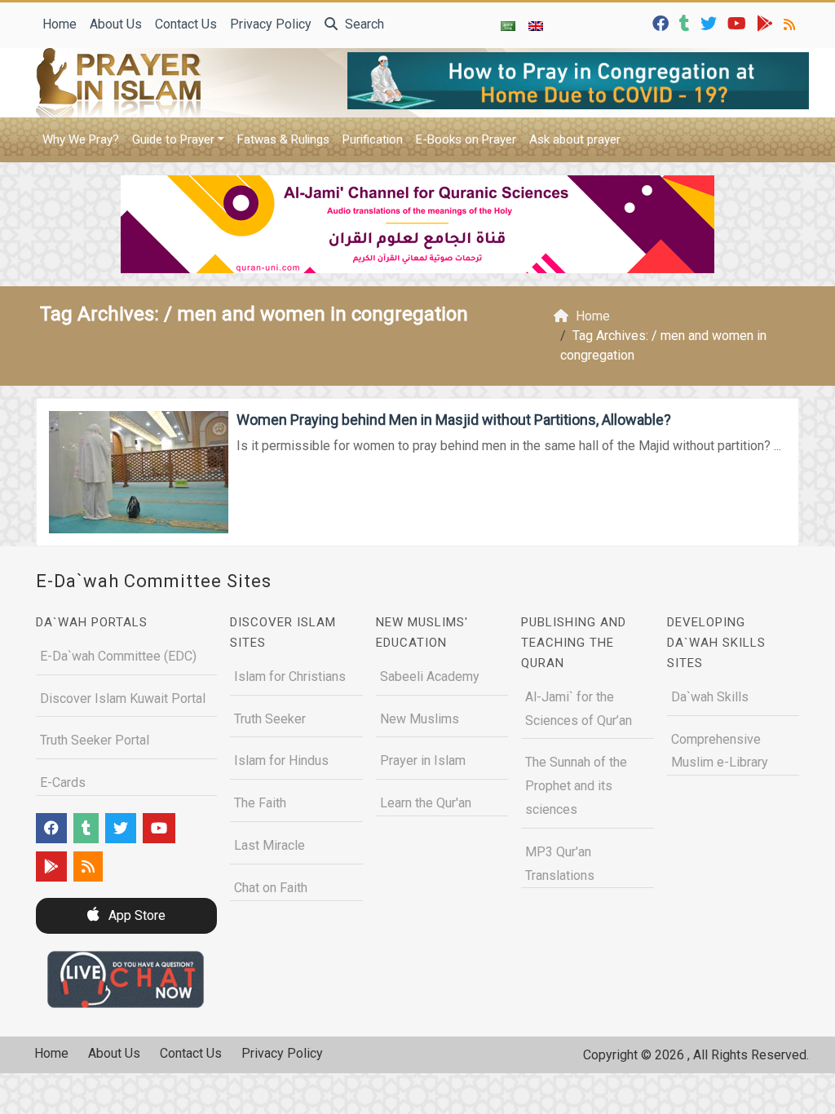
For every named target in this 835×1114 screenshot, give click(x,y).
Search (363, 24)
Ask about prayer (575, 139)
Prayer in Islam (423, 760)
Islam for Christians (290, 676)
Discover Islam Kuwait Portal (122, 698)
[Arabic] (508, 25)
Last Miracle (269, 845)
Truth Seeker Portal (94, 740)
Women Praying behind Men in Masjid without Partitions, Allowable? (453, 419)
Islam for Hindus (281, 760)
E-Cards (63, 782)
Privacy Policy (270, 24)
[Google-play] (767, 22)
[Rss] (791, 22)
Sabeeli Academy (429, 676)
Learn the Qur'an (425, 803)
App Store (135, 915)
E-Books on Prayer (466, 139)
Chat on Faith (270, 887)
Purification (372, 139)
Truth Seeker (270, 719)
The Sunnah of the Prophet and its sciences (576, 785)
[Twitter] (710, 22)
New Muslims (419, 719)
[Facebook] (662, 22)
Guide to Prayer (173, 139)
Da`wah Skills (710, 697)
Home (59, 24)
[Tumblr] (686, 22)
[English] (536, 25)
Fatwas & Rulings (283, 139)
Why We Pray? (80, 139)
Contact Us (186, 24)
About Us (116, 24)
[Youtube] (738, 22)
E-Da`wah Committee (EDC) (118, 656)
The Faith (260, 803)
